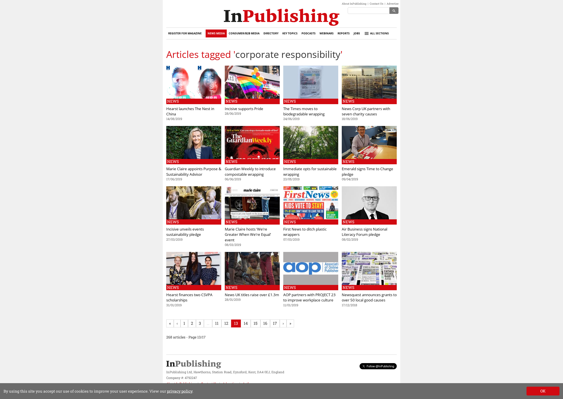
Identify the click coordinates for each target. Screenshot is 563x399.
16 (265, 323)
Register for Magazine (185, 33)
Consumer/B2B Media (244, 33)
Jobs (357, 33)
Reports (344, 33)
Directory (270, 33)
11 (217, 323)
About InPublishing (354, 3)
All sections (379, 33)
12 (226, 323)
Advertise (392, 3)
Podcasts (309, 33)
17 (275, 323)
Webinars (327, 33)
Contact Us (376, 3)
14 (246, 323)
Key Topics (290, 33)
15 (256, 323)
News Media (216, 33)
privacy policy (179, 391)
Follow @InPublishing (380, 366)
